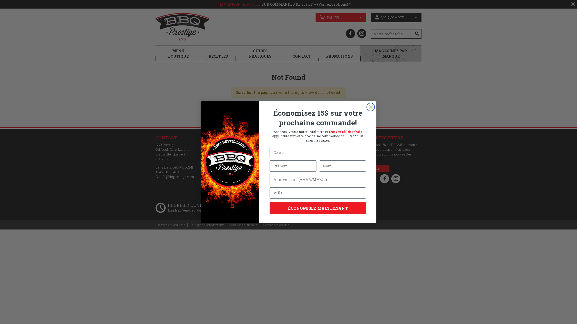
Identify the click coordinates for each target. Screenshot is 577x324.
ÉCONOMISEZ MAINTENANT (318, 208)
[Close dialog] (371, 107)
